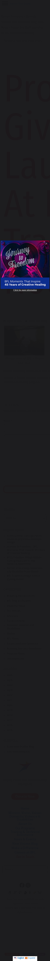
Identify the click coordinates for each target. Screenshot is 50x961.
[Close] (46, 243)
